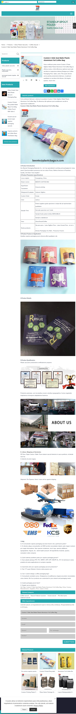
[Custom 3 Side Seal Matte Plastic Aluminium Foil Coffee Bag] (26, 80)
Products (10, 44)
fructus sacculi (52, 595)
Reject (24, 709)
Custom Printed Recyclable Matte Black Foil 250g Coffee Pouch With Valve (48, 671)
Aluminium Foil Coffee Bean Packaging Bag (66, 671)
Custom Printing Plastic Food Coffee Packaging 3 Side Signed (30, 692)
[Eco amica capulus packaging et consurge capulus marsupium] (29, 661)
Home (3, 44)
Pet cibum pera (62, 595)
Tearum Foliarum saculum (38, 595)
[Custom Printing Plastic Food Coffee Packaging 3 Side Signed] (29, 681)
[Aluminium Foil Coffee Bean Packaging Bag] (66, 661)
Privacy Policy (38, 705)
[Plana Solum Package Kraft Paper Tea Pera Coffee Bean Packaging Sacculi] (48, 681)
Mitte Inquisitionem (50, 85)
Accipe (33, 709)
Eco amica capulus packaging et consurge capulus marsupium (30, 671)
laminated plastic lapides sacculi (9, 76)
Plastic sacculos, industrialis (7, 70)
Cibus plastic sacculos (21, 44)
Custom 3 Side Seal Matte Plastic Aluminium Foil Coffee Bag (19, 47)
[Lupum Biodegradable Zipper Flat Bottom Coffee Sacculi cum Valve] (66, 681)
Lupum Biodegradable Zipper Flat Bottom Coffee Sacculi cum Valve (66, 692)
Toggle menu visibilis (71, 13)
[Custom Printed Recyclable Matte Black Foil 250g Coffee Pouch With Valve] (48, 661)
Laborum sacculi (25, 597)
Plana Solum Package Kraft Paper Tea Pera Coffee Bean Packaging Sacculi (48, 692)
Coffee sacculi (34, 44)
